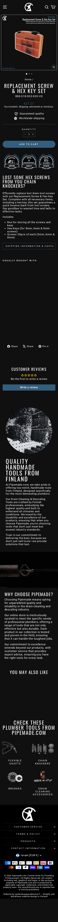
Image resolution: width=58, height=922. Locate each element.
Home (28, 79)
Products (28, 841)
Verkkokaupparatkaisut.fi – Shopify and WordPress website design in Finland (33, 895)
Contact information (28, 848)
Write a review (29, 387)
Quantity (29, 129)
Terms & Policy (28, 834)
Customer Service (28, 827)
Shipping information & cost (29, 246)
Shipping (23, 106)
